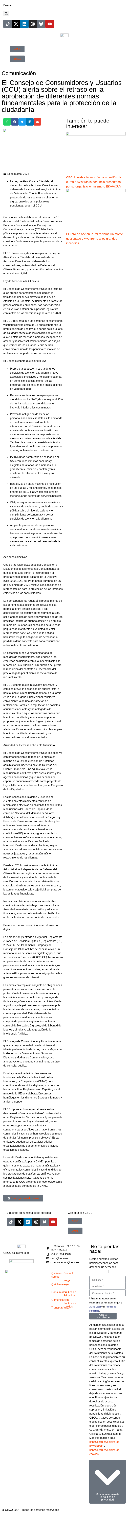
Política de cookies (69, 1305)
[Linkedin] (24, 24)
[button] (6, 13)
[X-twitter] (16, 24)
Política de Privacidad (69, 1294)
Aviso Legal (95, 1306)
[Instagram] (33, 24)
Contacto (68, 1273)
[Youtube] (49, 24)
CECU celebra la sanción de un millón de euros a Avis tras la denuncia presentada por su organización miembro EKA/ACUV (94, 182)
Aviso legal (66, 1283)
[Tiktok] (7, 24)
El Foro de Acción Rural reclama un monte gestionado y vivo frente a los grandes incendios (94, 238)
